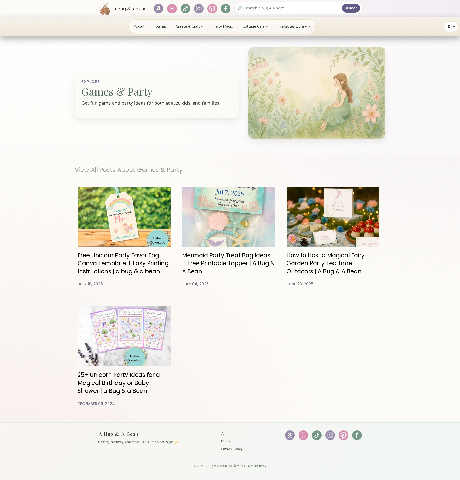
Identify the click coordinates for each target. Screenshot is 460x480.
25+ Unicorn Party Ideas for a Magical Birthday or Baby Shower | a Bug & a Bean (119, 383)
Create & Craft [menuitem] (189, 26)
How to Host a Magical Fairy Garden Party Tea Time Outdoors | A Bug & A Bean (326, 263)
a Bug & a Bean (129, 8)
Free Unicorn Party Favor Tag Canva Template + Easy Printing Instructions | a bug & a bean (123, 263)
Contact (227, 441)
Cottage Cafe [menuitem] (255, 26)
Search (351, 8)
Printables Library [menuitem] (294, 26)
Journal (160, 26)
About (139, 26)
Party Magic (223, 26)
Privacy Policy (232, 448)
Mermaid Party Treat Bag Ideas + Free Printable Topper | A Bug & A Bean (228, 263)
